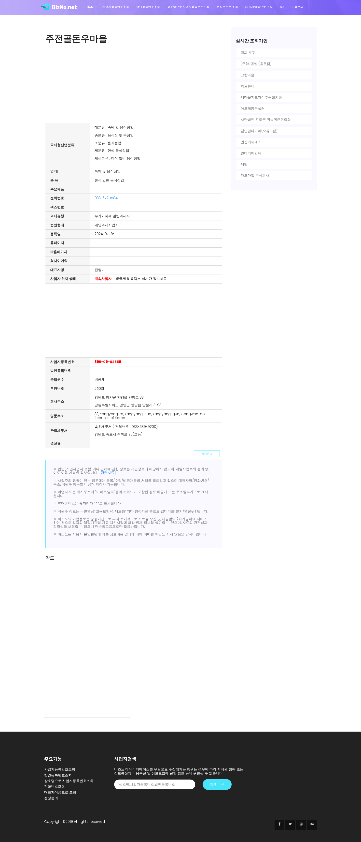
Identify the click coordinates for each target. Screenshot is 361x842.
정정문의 (206, 454)
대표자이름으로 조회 (259, 7)
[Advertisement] (135, 86)
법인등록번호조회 (148, 7)
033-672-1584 (106, 197)
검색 (213, 784)
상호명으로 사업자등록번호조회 (188, 7)
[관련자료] (107, 472)
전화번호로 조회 (227, 7)
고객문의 (297, 7)
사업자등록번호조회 (115, 7)
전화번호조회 (54, 786)
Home (91, 7)
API (282, 7)
